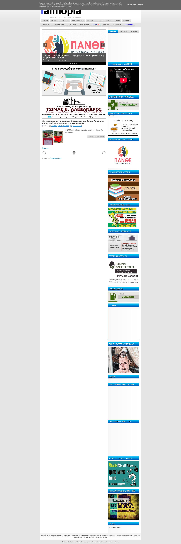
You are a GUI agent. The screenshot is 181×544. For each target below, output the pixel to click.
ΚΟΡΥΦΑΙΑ (112, 31)
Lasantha (89, 541)
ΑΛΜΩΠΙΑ (54, 126)
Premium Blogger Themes (98, 541)
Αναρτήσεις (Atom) (55, 158)
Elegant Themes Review (112, 541)
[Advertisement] (123, 47)
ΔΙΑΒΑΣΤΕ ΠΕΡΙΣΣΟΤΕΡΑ (96, 136)
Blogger (104, 537)
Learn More (131, 5)
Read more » (46, 148)
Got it (140, 5)
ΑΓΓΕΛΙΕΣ (134, 31)
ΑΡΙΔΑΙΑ (60, 126)
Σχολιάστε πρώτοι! (76, 126)
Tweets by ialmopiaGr (114, 527)
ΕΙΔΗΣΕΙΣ (66, 126)
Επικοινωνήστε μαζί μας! (54, 58)
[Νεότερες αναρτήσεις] (44, 154)
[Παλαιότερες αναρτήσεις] (104, 154)
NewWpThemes (72, 541)
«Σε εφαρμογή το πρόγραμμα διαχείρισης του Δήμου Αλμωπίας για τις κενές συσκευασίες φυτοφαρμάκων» (73, 122)
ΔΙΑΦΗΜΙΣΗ (123, 31)
